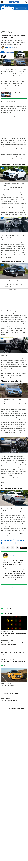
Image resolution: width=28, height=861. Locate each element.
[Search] (26, 2)
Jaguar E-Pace (15, 511)
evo (13, 571)
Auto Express (20, 569)
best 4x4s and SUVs (18, 533)
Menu (2, 2)
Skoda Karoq (6, 311)
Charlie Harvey (9, 47)
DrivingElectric (6, 571)
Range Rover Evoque (11, 208)
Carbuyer (14, 562)
